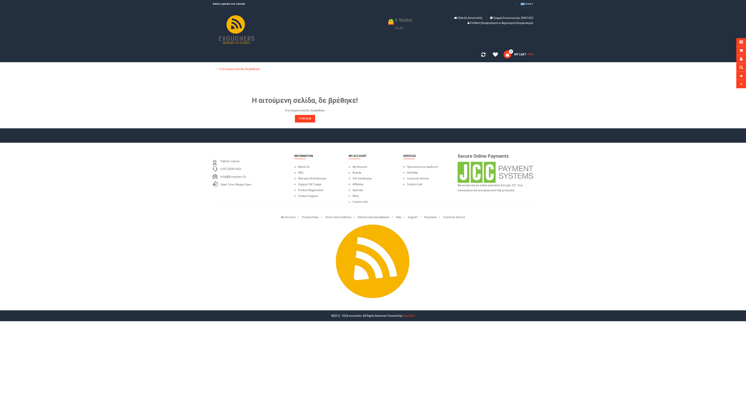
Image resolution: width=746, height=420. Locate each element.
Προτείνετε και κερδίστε (422, 166)
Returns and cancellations (374, 217)
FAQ (300, 172)
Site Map (412, 172)
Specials (358, 190)
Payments (430, 217)
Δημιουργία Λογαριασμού (517, 22)
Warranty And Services (312, 178)
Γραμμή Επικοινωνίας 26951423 (513, 17)
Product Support (308, 196)
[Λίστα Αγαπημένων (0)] (495, 55)
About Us (303, 166)
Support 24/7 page (309, 184)
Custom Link (360, 201)
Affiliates (358, 184)
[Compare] (483, 55)
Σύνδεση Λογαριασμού (484, 22)
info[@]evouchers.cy (233, 176)
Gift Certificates (362, 178)
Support (413, 217)
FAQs (356, 196)
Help (398, 217)
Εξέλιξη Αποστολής (470, 17)
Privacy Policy (310, 217)
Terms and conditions (338, 217)
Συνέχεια (305, 118)
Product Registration (310, 190)
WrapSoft (409, 315)
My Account (360, 166)
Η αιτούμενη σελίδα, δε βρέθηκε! (240, 69)
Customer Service (418, 178)
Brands (357, 172)
